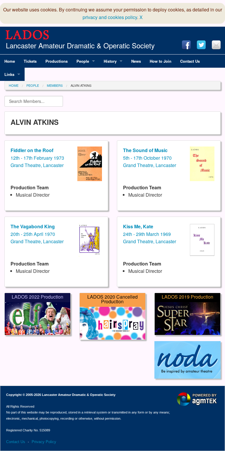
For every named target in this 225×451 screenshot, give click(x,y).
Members (55, 85)
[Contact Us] (216, 44)
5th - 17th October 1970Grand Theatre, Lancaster (149, 158)
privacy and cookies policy (110, 17)
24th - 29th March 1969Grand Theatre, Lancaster (149, 234)
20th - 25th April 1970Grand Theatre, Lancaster (37, 234)
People (32, 85)
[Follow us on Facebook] (186, 44)
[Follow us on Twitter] (201, 44)
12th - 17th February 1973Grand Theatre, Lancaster (37, 158)
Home (13, 85)
